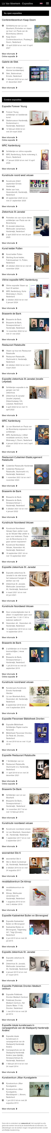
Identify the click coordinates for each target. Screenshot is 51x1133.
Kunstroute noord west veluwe (17, 175)
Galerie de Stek (10, 61)
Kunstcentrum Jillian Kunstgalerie (19, 1077)
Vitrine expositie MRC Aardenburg (20, 279)
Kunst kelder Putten (12, 248)
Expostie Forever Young (14, 106)
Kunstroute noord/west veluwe (17, 682)
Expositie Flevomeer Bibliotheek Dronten (23, 718)
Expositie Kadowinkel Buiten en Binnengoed (25, 915)
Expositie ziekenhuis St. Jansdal (19, 567)
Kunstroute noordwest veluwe (17, 823)
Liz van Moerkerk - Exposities (17, 3)
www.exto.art (25, 1123)
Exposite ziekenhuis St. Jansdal (18, 952)
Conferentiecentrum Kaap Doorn (19, 19)
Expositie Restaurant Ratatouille (18, 755)
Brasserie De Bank (12, 789)
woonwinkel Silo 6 (11, 852)
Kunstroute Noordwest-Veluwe (17, 522)
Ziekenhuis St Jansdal (13, 211)
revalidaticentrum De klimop (16, 881)
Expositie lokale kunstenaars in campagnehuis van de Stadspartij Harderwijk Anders (25, 1027)
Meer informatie (9, 53)
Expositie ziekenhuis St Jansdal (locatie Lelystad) (22, 380)
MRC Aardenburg (11, 145)
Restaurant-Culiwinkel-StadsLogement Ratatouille (22, 458)
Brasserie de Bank (11, 313)
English (41, 3)
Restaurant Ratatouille (13, 344)
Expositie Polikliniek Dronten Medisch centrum (21, 987)
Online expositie (9, 56)
